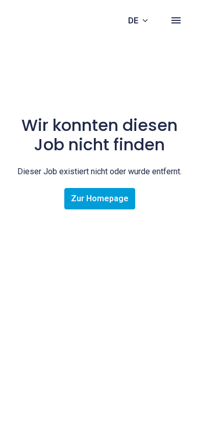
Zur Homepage (100, 198)
